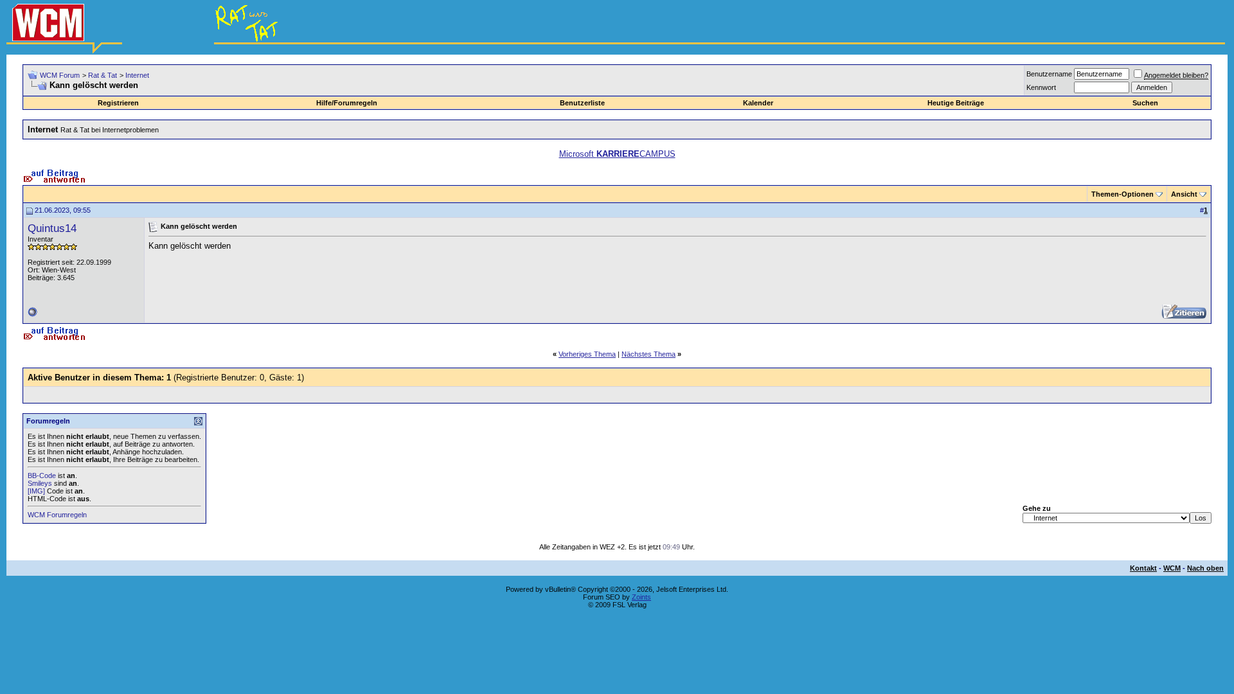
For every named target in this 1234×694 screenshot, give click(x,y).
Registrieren (118, 103)
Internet (137, 75)
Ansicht (1184, 194)
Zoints (641, 597)
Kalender (758, 103)
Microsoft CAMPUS (617, 154)
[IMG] (36, 491)
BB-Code (42, 475)
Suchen (1145, 103)
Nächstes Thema (648, 354)
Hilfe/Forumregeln (346, 103)
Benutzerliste (582, 103)
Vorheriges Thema (587, 354)
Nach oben (1205, 568)
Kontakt (1143, 568)
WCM (1172, 568)
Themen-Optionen (1122, 194)
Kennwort (1041, 87)
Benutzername (1049, 74)
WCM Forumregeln (57, 515)
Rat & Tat (102, 75)
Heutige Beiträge (955, 103)
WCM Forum (60, 75)
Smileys (40, 483)
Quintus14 (52, 228)
